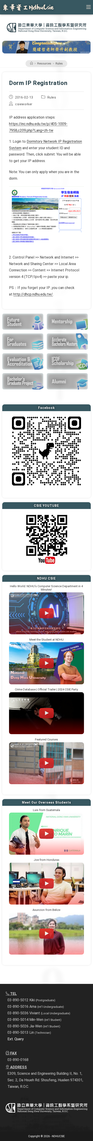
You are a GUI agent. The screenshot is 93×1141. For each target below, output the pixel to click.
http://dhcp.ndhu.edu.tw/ (33, 294)
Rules (59, 63)
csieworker (24, 104)
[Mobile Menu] (88, 7)
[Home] (31, 63)
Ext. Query (15, 1039)
